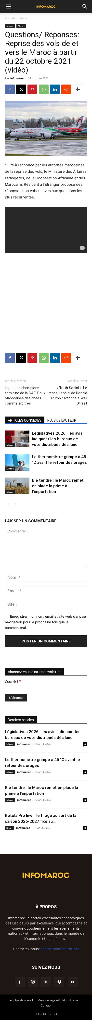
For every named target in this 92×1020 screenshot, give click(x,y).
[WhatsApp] (44, 89)
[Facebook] (10, 89)
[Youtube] (73, 982)
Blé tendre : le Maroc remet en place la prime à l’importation (58, 486)
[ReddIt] (66, 89)
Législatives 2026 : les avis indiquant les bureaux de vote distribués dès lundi (57, 439)
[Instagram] (33, 982)
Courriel (13, 681)
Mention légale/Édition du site (58, 1000)
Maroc (23, 18)
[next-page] (16, 504)
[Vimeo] (59, 982)
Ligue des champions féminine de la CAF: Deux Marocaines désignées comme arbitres (25, 396)
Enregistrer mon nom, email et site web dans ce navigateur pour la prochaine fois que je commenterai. (45, 621)
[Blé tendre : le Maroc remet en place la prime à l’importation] (17, 486)
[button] (8, 6)
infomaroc (17, 78)
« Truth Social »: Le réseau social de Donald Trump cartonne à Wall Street (68, 396)
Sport (9, 828)
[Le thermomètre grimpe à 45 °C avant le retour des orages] (17, 462)
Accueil (10, 18)
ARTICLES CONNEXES (24, 420)
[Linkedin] (55, 89)
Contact (46, 1005)
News (21, 26)
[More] (78, 89)
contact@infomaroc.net (60, 948)
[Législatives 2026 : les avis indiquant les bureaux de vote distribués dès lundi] (17, 438)
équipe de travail (21, 1000)
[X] (21, 89)
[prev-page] (8, 504)
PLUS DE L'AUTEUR (61, 420)
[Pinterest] (32, 89)
